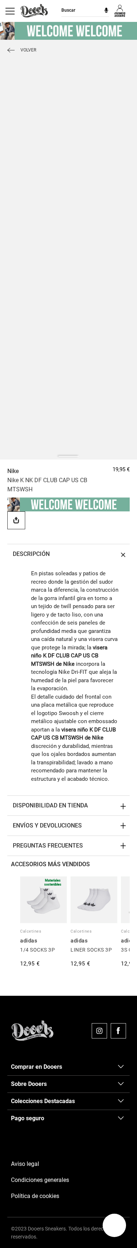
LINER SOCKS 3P (91, 950)
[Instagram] (99, 1030)
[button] (114, 1225)
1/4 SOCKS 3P (37, 950)
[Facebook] (118, 1030)
